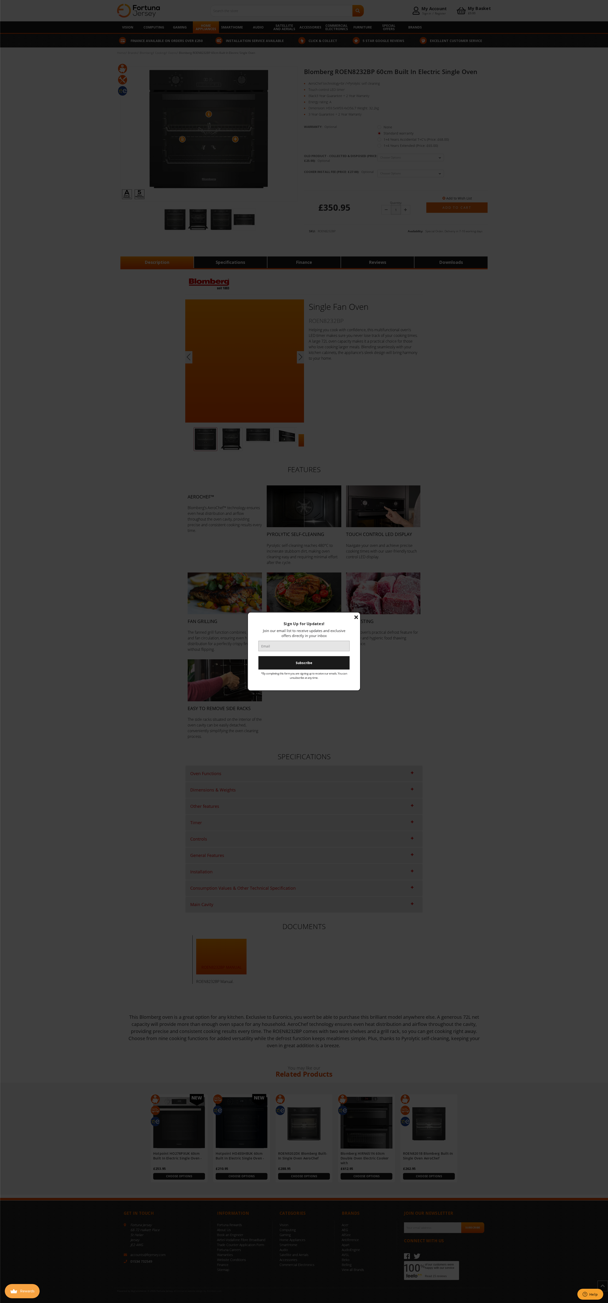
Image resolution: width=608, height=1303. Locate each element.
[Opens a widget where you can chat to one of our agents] (590, 1295)
